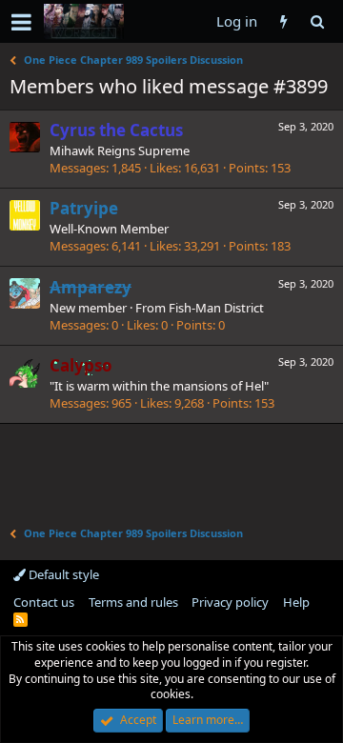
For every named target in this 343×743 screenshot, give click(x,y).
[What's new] (283, 21)
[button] (21, 22)
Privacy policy (230, 602)
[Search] (316, 21)
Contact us (43, 602)
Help (296, 602)
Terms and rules (133, 602)
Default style (62, 574)
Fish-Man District (216, 307)
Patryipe (84, 208)
